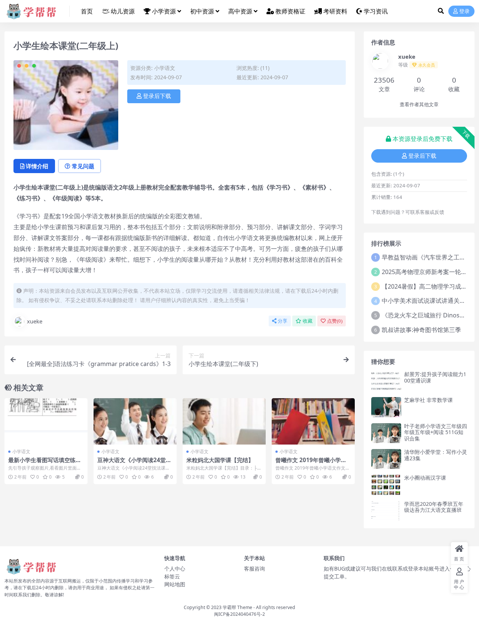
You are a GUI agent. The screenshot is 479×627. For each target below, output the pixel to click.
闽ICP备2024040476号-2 (239, 614)
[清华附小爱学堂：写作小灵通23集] (386, 459)
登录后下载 (157, 96)
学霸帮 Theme (237, 607)
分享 (282, 321)
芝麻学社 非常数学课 (428, 399)
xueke (34, 321)
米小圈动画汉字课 (425, 477)
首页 (87, 11)
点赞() (334, 321)
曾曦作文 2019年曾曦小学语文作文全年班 (311, 463)
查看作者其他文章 (419, 104)
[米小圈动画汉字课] (386, 485)
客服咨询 (254, 568)
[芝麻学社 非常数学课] (386, 407)
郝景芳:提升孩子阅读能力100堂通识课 (435, 377)
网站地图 (174, 584)
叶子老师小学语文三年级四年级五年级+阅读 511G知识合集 (435, 432)
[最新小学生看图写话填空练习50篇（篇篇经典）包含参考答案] (46, 421)
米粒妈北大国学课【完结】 (220, 460)
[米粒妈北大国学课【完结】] (224, 421)
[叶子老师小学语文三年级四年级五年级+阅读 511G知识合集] (386, 433)
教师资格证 (290, 11)
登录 (464, 11)
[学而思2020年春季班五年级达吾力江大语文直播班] (386, 511)
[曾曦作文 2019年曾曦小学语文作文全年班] (313, 421)
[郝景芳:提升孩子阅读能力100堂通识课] (386, 381)
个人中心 (174, 568)
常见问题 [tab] (83, 166)
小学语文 (164, 67)
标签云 (172, 576)
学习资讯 (376, 11)
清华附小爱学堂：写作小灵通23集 (435, 455)
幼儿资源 (123, 11)
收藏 (307, 321)
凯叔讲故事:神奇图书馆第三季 (421, 330)
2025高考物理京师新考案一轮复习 (427, 272)
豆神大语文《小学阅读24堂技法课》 (134, 463)
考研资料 (335, 11)
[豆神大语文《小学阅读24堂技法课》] (135, 421)
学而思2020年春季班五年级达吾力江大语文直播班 (433, 507)
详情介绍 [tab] (37, 166)
